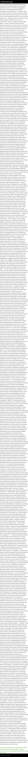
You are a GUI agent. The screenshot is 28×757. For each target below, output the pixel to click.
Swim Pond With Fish (14, 749)
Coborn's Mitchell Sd (5, 747)
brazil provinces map (7, 2)
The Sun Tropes (14, 747)
